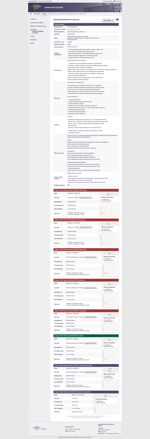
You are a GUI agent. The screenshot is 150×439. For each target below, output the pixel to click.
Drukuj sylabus (107, 20)
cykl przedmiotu (107, 201)
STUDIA (32, 36)
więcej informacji (84, 197)
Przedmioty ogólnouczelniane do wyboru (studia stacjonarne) (83, 38)
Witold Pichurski (72, 202)
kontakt (101, 428)
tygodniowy (106, 199)
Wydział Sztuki (71, 34)
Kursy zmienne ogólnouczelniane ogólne (77, 36)
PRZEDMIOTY (33, 29)
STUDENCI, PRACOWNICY (37, 22)
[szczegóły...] (111, 194)
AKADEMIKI (33, 39)
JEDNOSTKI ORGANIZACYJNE (38, 26)
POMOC (32, 43)
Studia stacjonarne (72, 39)
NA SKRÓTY (33, 19)
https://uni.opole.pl (71, 431)
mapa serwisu (103, 431)
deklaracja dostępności (105, 429)
